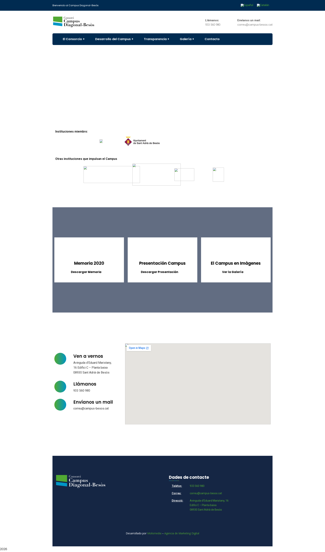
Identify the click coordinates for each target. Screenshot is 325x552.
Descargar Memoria (86, 272)
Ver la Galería (232, 272)
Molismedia (154, 533)
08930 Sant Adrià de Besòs (206, 509)
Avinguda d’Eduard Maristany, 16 (209, 500)
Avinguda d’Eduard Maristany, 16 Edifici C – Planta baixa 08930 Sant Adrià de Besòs (92, 367)
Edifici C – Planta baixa (203, 505)
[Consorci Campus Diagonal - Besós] (73, 22)
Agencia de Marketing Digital (181, 533)
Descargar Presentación (159, 272)
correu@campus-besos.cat (91, 408)
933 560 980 (81, 390)
